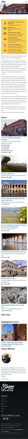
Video (2, 408)
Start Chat (6, 431)
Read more (3, 376)
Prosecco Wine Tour (7, 173)
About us (3, 398)
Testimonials (4, 406)
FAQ (2, 403)
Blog (2, 411)
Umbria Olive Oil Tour (8, 278)
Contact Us (4, 401)
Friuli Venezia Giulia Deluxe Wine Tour (13, 252)
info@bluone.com (19, 429)
